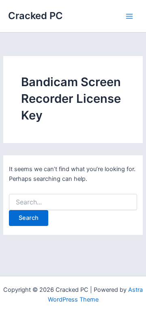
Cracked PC (35, 16)
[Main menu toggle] (129, 16)
